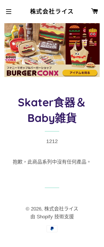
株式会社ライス (52, 11)
